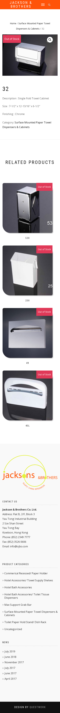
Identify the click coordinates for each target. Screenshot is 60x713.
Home (13, 23)
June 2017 (10, 673)
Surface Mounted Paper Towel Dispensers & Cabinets (31, 613)
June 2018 (10, 657)
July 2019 (9, 651)
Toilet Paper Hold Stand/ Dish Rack (25, 622)
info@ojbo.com (19, 546)
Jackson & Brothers (21, 4)
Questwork (38, 707)
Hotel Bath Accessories (18, 587)
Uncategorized (13, 629)
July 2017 (9, 668)
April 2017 (10, 678)
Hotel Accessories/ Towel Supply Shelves (28, 580)
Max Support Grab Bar (18, 604)
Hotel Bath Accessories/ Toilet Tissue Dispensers (26, 596)
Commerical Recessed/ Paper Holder (26, 573)
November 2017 (14, 662)
